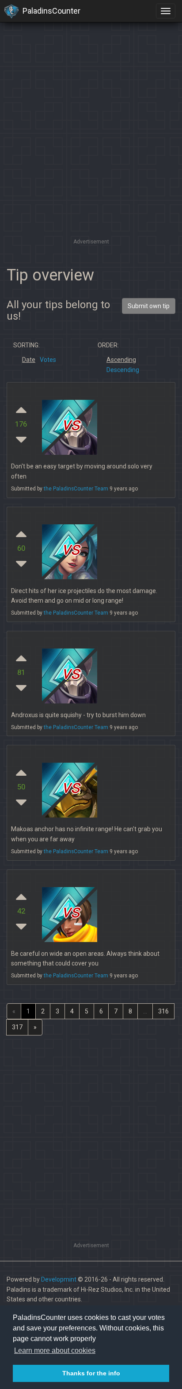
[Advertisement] (91, 145)
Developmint (58, 1279)
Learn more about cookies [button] (54, 1350)
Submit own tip (149, 305)
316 (163, 1011)
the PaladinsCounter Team (76, 489)
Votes (48, 359)
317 (17, 1027)
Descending (122, 369)
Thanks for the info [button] (91, 1373)
